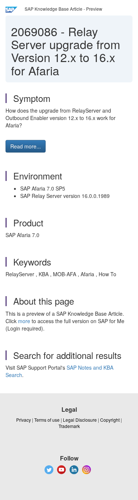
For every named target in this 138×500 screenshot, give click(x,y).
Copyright (110, 420)
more (24, 321)
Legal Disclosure (80, 420)
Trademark (69, 426)
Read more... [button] (25, 146)
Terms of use (47, 420)
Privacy (23, 420)
